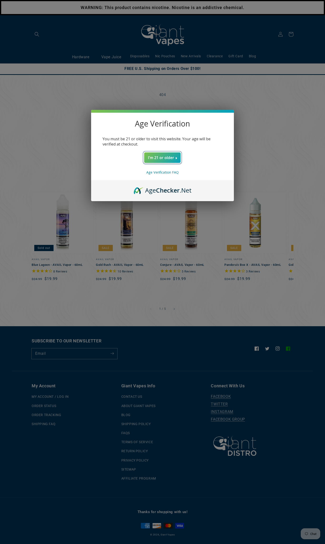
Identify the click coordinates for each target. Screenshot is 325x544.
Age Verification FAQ (162, 172)
